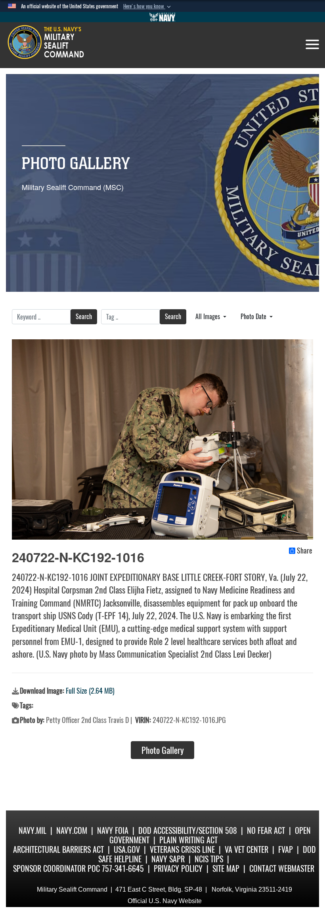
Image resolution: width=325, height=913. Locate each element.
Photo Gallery (162, 750)
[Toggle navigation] (312, 44)
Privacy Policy (178, 868)
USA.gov (127, 849)
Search (84, 316)
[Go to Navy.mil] (162, 17)
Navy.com (71, 830)
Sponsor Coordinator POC (56, 868)
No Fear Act (266, 830)
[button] (147, 6)
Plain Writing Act (188, 840)
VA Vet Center (246, 849)
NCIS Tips (209, 859)
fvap (285, 849)
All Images (208, 316)
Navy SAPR (168, 859)
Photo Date (254, 316)
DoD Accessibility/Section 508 (187, 830)
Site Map (225, 868)
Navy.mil (32, 830)
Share (304, 551)
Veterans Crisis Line (182, 849)
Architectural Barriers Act (58, 849)
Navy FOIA (112, 830)
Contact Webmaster (281, 868)
